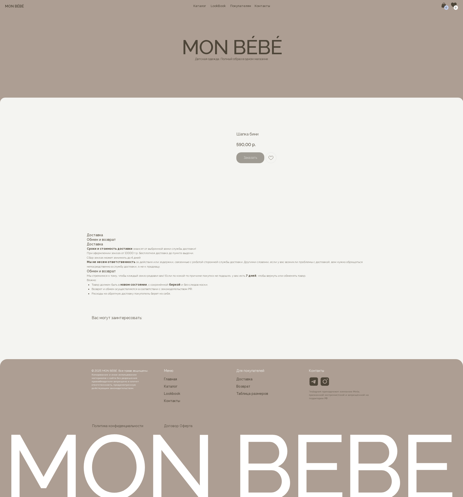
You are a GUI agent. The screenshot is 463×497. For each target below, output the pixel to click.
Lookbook (172, 394)
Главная (170, 379)
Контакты (262, 6)
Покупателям (240, 6)
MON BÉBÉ (14, 6)
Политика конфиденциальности (117, 426)
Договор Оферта (178, 426)
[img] (325, 381)
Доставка (244, 379)
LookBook (218, 6)
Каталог (199, 6)
